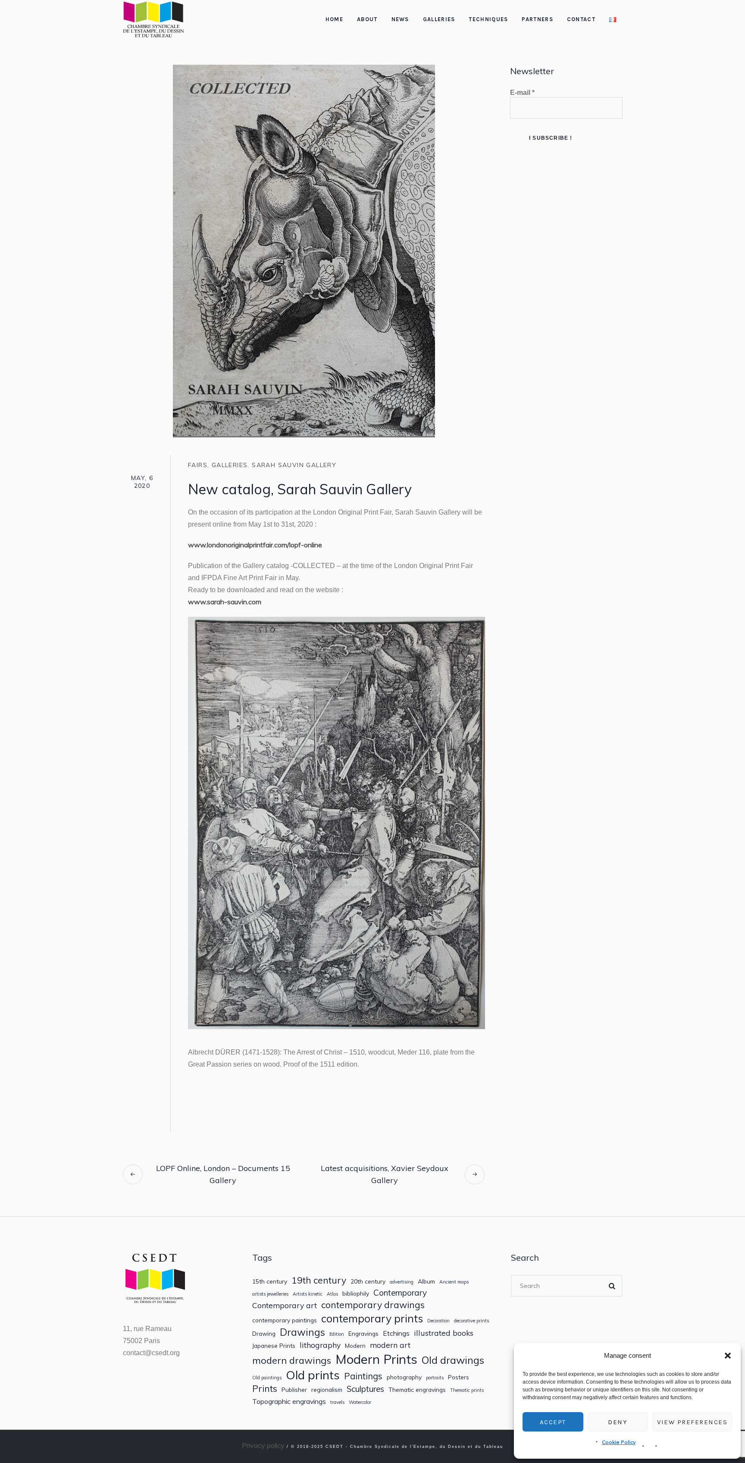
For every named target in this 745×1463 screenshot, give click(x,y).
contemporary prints (372, 1318)
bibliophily (355, 1293)
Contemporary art (284, 1305)
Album (426, 1281)
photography (404, 1377)
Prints (264, 1388)
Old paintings (267, 1378)
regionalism (326, 1389)
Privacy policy (263, 1445)
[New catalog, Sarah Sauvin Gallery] (304, 250)
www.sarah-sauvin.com (224, 601)
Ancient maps (454, 1282)
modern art (390, 1345)
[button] (727, 1355)
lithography (320, 1345)
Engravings (363, 1333)
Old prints (313, 1375)
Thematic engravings (417, 1389)
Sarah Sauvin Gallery (294, 465)
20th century (368, 1281)
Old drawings (453, 1360)
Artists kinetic (307, 1294)
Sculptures (365, 1389)
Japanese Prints (273, 1345)
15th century (269, 1281)
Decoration (438, 1321)
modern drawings (291, 1360)
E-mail (522, 92)
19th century (318, 1280)
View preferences (692, 1422)
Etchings (396, 1333)
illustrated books (443, 1332)
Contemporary (400, 1293)
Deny (617, 1422)
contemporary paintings (284, 1320)
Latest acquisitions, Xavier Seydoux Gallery (384, 1174)
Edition (336, 1334)
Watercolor (360, 1402)
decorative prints (471, 1321)
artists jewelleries (270, 1294)
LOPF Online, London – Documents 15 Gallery (223, 1174)
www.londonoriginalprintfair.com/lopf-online (255, 544)
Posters (458, 1377)
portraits (435, 1378)
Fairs (197, 465)
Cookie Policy (618, 1442)
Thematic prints (467, 1390)
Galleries (230, 465)
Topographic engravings (289, 1401)
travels (337, 1402)
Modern (355, 1345)
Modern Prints (376, 1359)
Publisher (294, 1389)
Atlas (332, 1294)
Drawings (302, 1332)
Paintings (363, 1376)
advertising (401, 1282)
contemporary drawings (373, 1305)
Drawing (263, 1333)
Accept (553, 1422)
